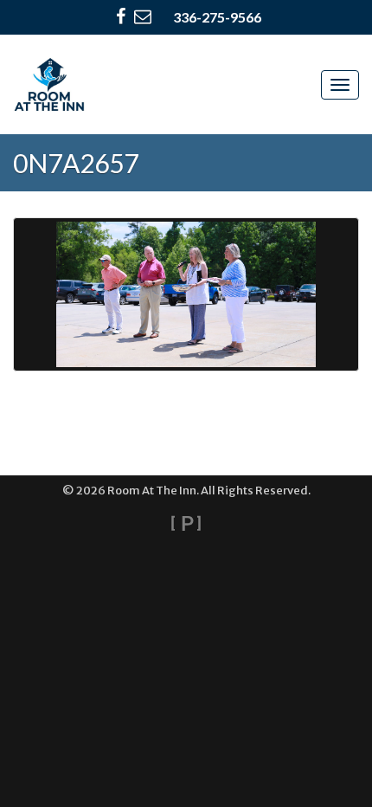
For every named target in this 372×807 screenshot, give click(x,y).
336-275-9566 (217, 17)
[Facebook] (121, 17)
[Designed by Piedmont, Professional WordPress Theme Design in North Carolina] (186, 523)
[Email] (143, 17)
